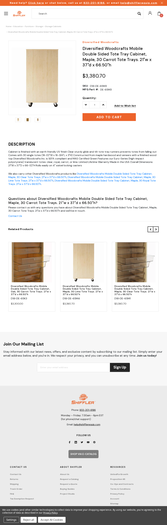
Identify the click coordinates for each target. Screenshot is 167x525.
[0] (159, 13)
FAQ (12, 494)
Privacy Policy (117, 494)
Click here (36, 3)
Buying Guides (67, 489)
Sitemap (114, 503)
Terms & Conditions (120, 489)
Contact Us (15, 216)
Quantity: (90, 98)
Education (18, 26)
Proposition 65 (117, 479)
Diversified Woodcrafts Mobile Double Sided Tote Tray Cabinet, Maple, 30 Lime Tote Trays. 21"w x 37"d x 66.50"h (83, 290)
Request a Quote (68, 484)
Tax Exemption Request (22, 498)
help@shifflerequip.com (138, 3)
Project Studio (67, 494)
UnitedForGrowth (119, 474)
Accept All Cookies (52, 520)
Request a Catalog (69, 479)
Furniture (29, 26)
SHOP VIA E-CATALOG (83, 454)
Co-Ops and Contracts (122, 484)
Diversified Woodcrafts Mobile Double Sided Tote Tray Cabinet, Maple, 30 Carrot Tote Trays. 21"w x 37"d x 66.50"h (60, 32)
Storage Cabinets (53, 26)
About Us (64, 474)
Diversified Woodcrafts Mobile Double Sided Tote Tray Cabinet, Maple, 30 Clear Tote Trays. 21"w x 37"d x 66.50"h (134, 290)
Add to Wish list (125, 105)
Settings (11, 520)
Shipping (14, 484)
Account (114, 498)
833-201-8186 (94, 3)
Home (8, 26)
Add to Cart (32, 265)
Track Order (16, 489)
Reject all (28, 520)
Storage (39, 26)
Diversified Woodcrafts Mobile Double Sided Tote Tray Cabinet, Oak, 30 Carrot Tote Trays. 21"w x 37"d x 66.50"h (31, 290)
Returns (14, 479)
